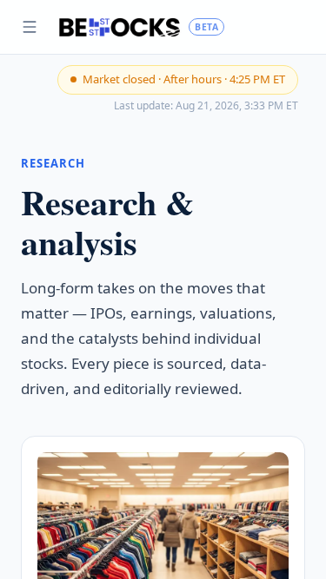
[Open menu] (29, 27)
